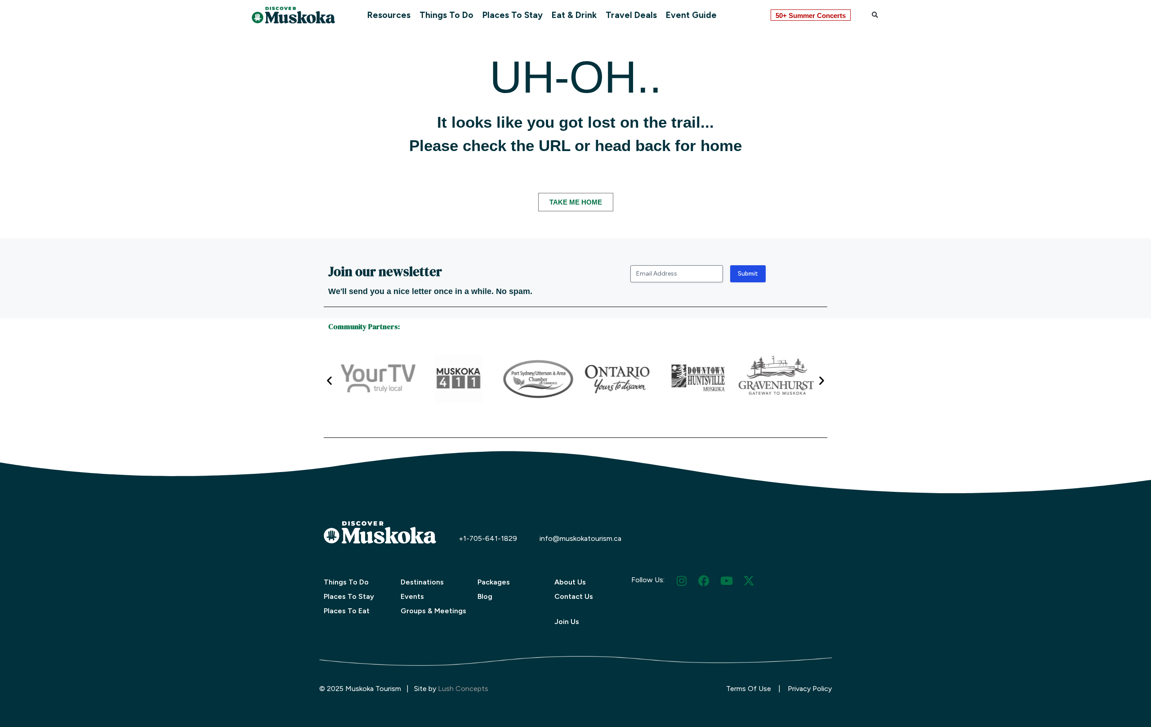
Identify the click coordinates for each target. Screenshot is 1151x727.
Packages (493, 582)
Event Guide (691, 15)
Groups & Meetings (433, 611)
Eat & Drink (574, 15)
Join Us (566, 621)
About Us (570, 582)
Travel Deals (631, 15)
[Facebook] (703, 580)
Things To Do (446, 15)
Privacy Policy (810, 688)
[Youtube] (726, 580)
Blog (484, 596)
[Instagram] (681, 580)
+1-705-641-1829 (488, 538)
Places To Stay (512, 15)
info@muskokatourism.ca (580, 538)
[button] (875, 15)
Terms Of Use (748, 688)
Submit (748, 273)
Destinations (422, 582)
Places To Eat (347, 611)
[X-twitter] (748, 580)
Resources (388, 15)
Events (412, 596)
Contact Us (573, 596)
